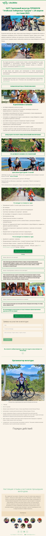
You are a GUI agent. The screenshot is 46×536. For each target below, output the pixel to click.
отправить (7, 339)
